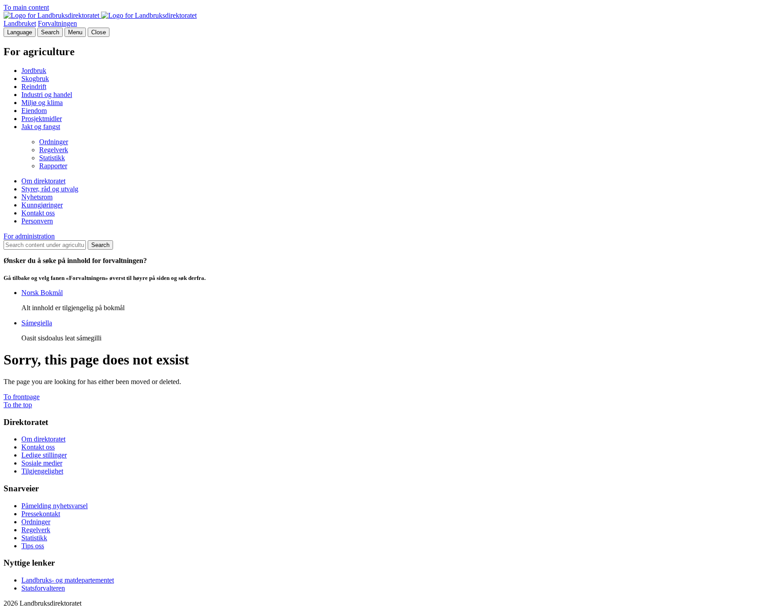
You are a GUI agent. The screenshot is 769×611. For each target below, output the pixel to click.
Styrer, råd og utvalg (49, 189)
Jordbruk (33, 70)
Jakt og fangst (40, 126)
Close (98, 32)
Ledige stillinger (44, 455)
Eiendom (34, 110)
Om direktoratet (43, 181)
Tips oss (32, 546)
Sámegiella (36, 323)
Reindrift (33, 86)
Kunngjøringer (42, 205)
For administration (29, 236)
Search (50, 32)
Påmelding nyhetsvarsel (54, 506)
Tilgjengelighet (42, 471)
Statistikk (52, 158)
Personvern (37, 221)
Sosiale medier (41, 463)
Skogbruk (35, 78)
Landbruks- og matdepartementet (67, 580)
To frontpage (22, 397)
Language (19, 32)
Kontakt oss (38, 213)
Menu (75, 32)
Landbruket (20, 23)
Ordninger (53, 142)
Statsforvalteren (43, 588)
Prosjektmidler (41, 118)
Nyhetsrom (37, 197)
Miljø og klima (42, 102)
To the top (18, 405)
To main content (26, 7)
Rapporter (53, 166)
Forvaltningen (57, 23)
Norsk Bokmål (42, 292)
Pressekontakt (40, 514)
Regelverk (53, 150)
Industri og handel (46, 94)
